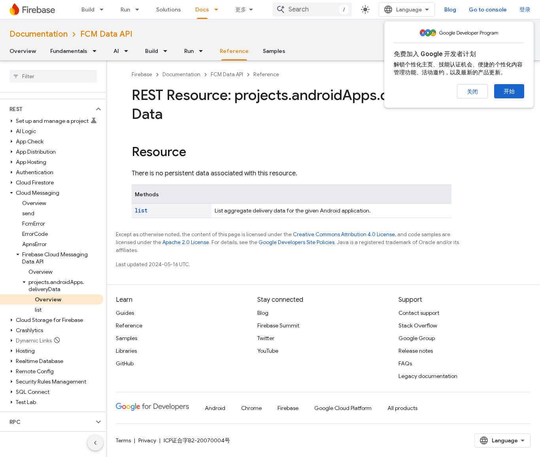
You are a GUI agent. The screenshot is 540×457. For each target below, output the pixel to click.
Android (215, 408)
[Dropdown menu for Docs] (218, 9)
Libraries (126, 350)
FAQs (405, 363)
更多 (240, 9)
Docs (202, 9)
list (141, 210)
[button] (47, 109)
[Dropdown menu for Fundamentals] (96, 50)
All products (402, 408)
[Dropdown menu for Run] (139, 9)
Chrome (251, 408)
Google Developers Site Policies (296, 242)
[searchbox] (53, 76)
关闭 (472, 91)
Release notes (415, 350)
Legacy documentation (427, 376)
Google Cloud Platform (343, 408)
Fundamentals (68, 51)
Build (87, 9)
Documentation (38, 34)
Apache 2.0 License (185, 242)
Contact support (418, 312)
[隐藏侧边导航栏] (95, 443)
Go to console (488, 9)
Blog (450, 9)
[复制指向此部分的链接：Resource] (194, 153)
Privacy (147, 440)
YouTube (267, 350)
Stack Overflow (417, 325)
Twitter (265, 338)
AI (116, 51)
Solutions (168, 9)
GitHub (125, 363)
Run (125, 9)
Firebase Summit (278, 325)
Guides (125, 312)
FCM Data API (106, 34)
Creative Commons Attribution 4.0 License (344, 234)
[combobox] (312, 9)
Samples (274, 51)
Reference (234, 51)
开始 (509, 91)
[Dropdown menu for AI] (128, 50)
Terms (123, 440)
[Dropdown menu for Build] (103, 9)
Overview (22, 51)
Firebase (142, 74)
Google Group (416, 338)
